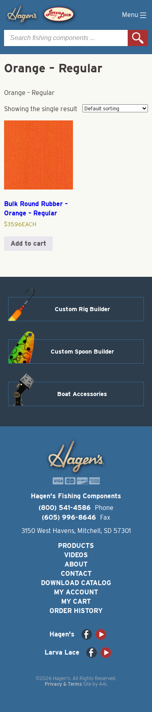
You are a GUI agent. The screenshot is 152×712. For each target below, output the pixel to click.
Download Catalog (76, 583)
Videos (76, 555)
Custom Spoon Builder (82, 351)
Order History (76, 611)
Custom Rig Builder (82, 309)
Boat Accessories (82, 394)
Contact (76, 573)
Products (76, 546)
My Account (76, 592)
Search (138, 38)
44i (103, 684)
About (76, 564)
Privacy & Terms (63, 684)
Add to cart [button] (28, 243)
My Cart (76, 601)
